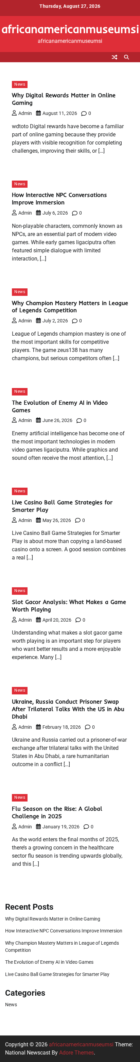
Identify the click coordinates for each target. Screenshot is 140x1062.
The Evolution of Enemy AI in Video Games (49, 962)
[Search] (126, 57)
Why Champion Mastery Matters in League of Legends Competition (70, 306)
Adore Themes (76, 1052)
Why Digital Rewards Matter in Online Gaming (52, 919)
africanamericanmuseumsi (70, 29)
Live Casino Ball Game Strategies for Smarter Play (57, 974)
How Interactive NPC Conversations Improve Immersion (59, 198)
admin (25, 113)
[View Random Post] (114, 57)
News (19, 84)
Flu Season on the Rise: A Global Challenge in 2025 (57, 812)
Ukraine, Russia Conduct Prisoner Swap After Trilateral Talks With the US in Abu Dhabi (68, 709)
